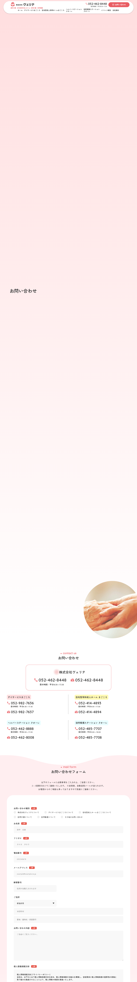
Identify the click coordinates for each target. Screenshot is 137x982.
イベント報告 (106, 10)
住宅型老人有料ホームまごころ (53, 10)
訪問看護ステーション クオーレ (92, 10)
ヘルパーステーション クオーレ (74, 10)
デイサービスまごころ (32, 10)
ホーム (20, 10)
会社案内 (115, 10)
